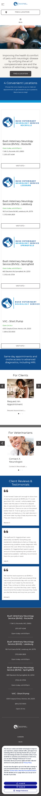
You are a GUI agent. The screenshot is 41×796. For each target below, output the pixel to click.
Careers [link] (20, 737)
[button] (2, 4)
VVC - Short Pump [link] (13, 321)
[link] (20, 3)
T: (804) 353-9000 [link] (9, 332)
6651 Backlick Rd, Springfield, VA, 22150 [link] (16, 271)
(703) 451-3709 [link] (20, 680)
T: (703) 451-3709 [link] (9, 274)
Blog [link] (20, 742)
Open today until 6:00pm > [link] (12, 148)
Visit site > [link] (20, 166)
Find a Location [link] (22, 12)
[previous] (2, 386)
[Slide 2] (20, 413)
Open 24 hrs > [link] (8, 325)
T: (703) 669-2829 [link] (9, 214)
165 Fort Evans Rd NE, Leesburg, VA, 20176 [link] (18, 211)
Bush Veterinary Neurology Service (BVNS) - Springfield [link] (20, 668)
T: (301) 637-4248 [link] (9, 154)
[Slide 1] (18, 413)
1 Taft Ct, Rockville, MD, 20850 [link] (13, 151)
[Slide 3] (22, 413)
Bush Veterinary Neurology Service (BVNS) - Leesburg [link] (20, 643)
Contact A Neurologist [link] (17, 466)
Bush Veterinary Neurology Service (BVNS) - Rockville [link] (20, 617)
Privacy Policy (28, 762)
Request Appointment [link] (15, 410)
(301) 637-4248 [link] (20, 628)
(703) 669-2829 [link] (20, 654)
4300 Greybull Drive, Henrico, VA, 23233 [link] (17, 328)
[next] (38, 386)
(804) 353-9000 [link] (20, 704)
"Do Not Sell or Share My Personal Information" (23, 770)
